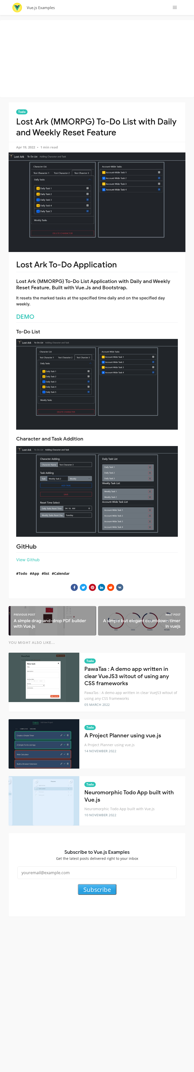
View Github (28, 559)
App (35, 573)
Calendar (61, 573)
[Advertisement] (98, 58)
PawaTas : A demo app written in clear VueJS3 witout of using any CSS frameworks (126, 676)
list (46, 573)
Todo (22, 112)
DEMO (25, 317)
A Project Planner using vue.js (122, 735)
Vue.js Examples (41, 7)
